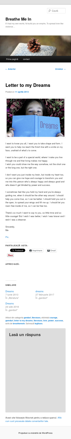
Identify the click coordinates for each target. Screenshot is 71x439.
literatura (36, 317)
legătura (38, 323)
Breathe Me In (18, 19)
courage (53, 317)
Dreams (9, 291)
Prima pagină (12, 59)
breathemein (19, 323)
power (51, 320)
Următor (60, 68)
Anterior (10, 68)
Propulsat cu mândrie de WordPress (35, 432)
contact (26, 59)
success (59, 320)
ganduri (27, 317)
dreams (39, 291)
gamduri (9, 320)
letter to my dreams (23, 320)
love (45, 320)
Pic (7, 237)
